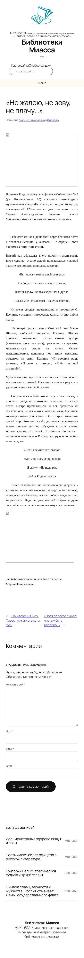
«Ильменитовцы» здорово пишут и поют (33, 841)
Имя (9, 731)
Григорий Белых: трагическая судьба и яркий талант (31, 873)
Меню (42, 83)
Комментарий (15, 684)
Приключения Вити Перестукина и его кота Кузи (23, 620)
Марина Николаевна (32, 120)
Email (10, 748)
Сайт (9, 766)
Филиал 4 (53, 120)
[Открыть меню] (42, 57)
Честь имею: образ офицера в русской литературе (31, 857)
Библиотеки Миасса (42, 46)
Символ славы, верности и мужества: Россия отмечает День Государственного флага (32, 891)
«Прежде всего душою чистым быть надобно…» (60, 620)
